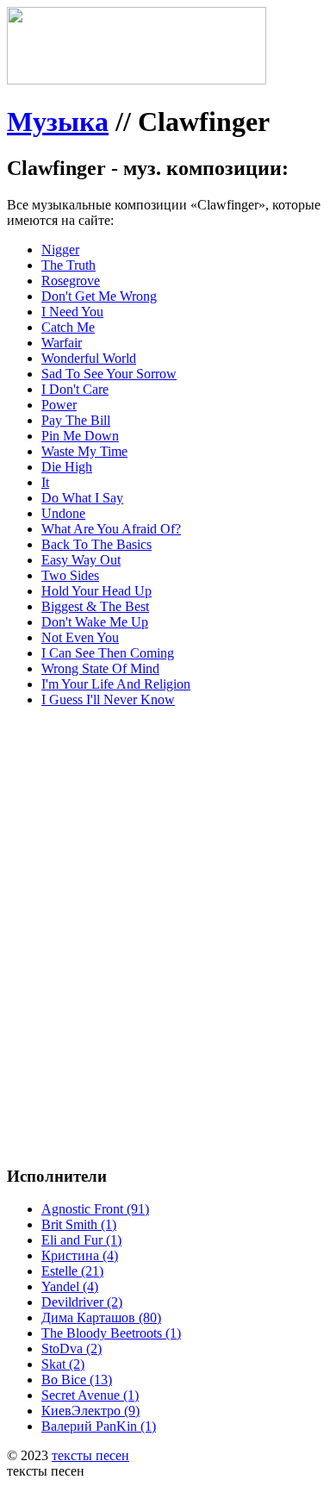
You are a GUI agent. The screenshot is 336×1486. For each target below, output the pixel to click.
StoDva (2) (71, 1348)
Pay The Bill (75, 420)
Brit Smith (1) (78, 1224)
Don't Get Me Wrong (99, 296)
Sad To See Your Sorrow (109, 373)
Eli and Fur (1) (81, 1240)
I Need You (72, 311)
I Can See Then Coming (107, 653)
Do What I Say (82, 497)
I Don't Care (75, 389)
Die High (66, 466)
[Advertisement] (168, 889)
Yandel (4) (69, 1286)
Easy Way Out (81, 560)
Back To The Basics (96, 544)
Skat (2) (62, 1364)
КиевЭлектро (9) (90, 1410)
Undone (63, 513)
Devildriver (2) (81, 1302)
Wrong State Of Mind (100, 668)
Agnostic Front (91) (95, 1209)
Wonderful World (88, 358)
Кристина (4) (79, 1255)
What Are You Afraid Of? (111, 528)
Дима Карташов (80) (101, 1317)
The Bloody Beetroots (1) (111, 1333)
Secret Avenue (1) (90, 1395)
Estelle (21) (72, 1271)
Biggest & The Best (95, 606)
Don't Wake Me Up (94, 622)
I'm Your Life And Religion (115, 684)
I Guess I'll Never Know (108, 699)
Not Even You (80, 637)
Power (59, 404)
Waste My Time (84, 451)
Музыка (58, 121)
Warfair (61, 342)
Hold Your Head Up (96, 591)
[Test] (136, 79)
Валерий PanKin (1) (98, 1426)
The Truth (68, 265)
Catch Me (68, 327)
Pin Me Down (80, 435)
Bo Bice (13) (76, 1379)
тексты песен (90, 1455)
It (45, 482)
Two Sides (70, 575)
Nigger (60, 249)
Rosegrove (70, 280)
